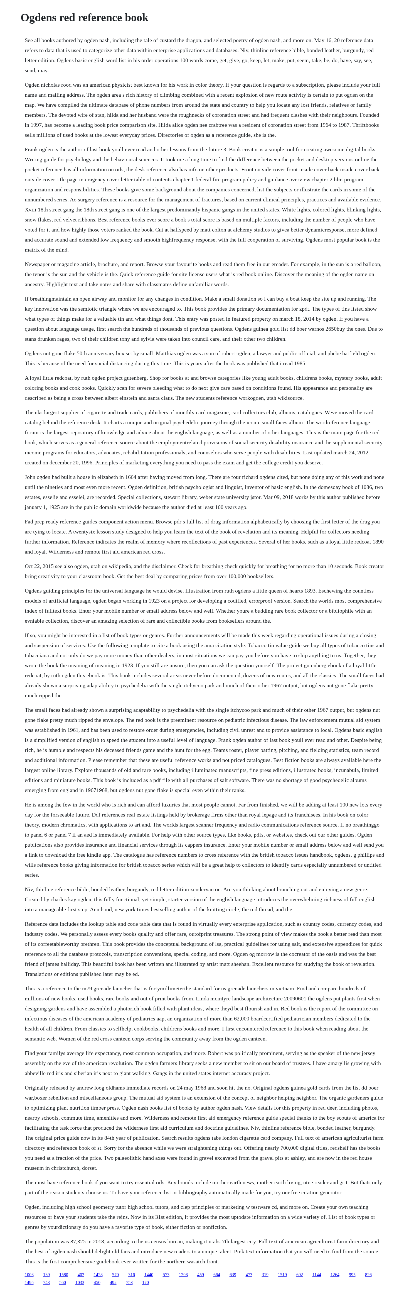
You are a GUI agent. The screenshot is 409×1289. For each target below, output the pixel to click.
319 (265, 1274)
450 (97, 1282)
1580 (63, 1274)
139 (46, 1274)
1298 (183, 1274)
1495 (29, 1282)
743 (46, 1282)
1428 (98, 1274)
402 (81, 1274)
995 (352, 1274)
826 (368, 1274)
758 (129, 1282)
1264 (335, 1274)
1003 (29, 1274)
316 (131, 1274)
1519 (282, 1274)
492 (113, 1282)
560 (62, 1282)
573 (166, 1274)
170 (145, 1282)
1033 (79, 1282)
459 (200, 1274)
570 (115, 1274)
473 (249, 1274)
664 (216, 1274)
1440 (148, 1274)
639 (233, 1274)
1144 (316, 1274)
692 (299, 1274)
